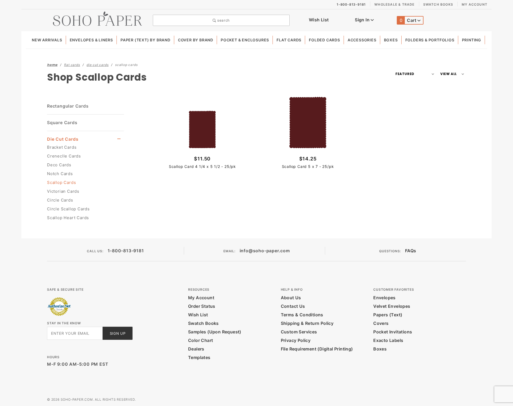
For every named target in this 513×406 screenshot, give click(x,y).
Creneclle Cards (64, 156)
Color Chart (200, 340)
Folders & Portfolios (429, 40)
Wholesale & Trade (394, 4)
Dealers (196, 349)
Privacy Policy (296, 340)
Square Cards (62, 122)
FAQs (410, 250)
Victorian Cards (63, 191)
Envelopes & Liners (91, 40)
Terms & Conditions (302, 314)
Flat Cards (289, 40)
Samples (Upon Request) (214, 331)
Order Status (201, 306)
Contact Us (293, 306)
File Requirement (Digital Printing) (317, 349)
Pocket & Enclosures (245, 40)
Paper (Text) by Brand (145, 40)
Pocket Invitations (392, 331)
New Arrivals (47, 40)
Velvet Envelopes (391, 306)
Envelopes (384, 297)
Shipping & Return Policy (307, 323)
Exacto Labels (388, 340)
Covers (380, 323)
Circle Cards (60, 200)
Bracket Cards (61, 147)
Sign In (363, 19)
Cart (409, 20)
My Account (474, 4)
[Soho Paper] (97, 18)
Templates (199, 357)
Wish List (319, 19)
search (223, 20)
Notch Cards (60, 173)
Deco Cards (59, 164)
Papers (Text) (387, 314)
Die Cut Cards (62, 139)
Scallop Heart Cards (68, 217)
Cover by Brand (195, 40)
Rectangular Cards (68, 106)
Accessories (362, 40)
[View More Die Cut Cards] (119, 139)
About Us (291, 297)
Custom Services (299, 331)
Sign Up (118, 333)
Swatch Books (438, 4)
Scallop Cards (61, 182)
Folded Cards (324, 40)
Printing (471, 40)
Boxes (391, 40)
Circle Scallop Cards (68, 208)
